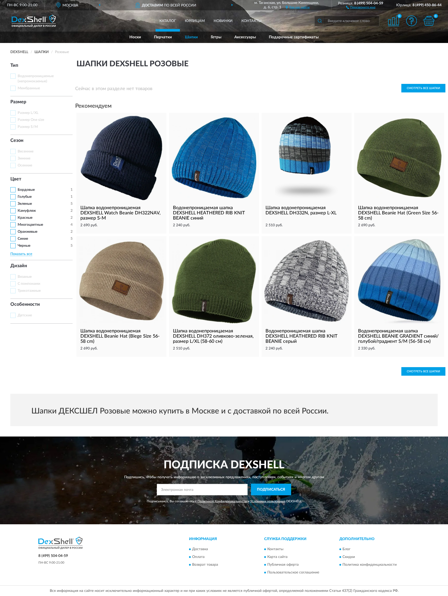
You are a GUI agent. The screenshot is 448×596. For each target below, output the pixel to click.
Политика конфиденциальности (369, 564)
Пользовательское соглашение (293, 572)
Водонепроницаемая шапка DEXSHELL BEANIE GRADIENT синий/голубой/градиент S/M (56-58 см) (398, 336)
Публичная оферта (283, 564)
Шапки (191, 37)
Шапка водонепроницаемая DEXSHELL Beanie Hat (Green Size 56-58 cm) (398, 213)
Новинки (223, 21)
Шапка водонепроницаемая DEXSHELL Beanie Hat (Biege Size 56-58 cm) (120, 336)
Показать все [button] (21, 254)
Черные (24, 246)
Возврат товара (205, 564)
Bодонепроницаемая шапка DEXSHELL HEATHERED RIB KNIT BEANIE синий (209, 213)
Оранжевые (27, 232)
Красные (25, 218)
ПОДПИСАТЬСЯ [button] (271, 489)
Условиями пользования (267, 501)
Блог (346, 549)
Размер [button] (18, 102)
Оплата (198, 557)
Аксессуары (245, 37)
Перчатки (163, 37)
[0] (429, 21)
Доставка (200, 549)
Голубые (25, 197)
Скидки (348, 557)
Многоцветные (30, 225)
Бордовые (26, 190)
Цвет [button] (15, 179)
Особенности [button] (25, 304)
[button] (360, 7)
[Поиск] (319, 21)
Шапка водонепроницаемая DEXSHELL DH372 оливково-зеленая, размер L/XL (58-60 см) (213, 336)
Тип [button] (14, 65)
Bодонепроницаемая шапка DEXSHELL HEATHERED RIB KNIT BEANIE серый (301, 336)
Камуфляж (27, 211)
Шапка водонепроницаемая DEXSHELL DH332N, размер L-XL (301, 210)
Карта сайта (277, 557)
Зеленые (25, 204)
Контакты (251, 21)
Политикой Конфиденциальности (222, 501)
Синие (23, 239)
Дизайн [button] (18, 266)
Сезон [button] (16, 140)
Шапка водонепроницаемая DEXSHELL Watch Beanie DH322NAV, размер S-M (120, 213)
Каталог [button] (167, 21)
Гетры (216, 37)
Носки (135, 37)
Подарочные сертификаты (294, 37)
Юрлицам (195, 21)
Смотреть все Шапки (423, 88)
